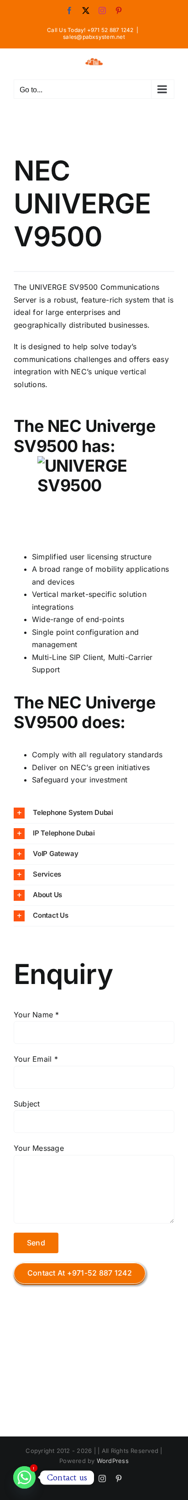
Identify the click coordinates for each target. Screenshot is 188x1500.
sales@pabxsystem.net (94, 36)
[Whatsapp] (24, 1477)
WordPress (113, 1460)
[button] (94, 813)
